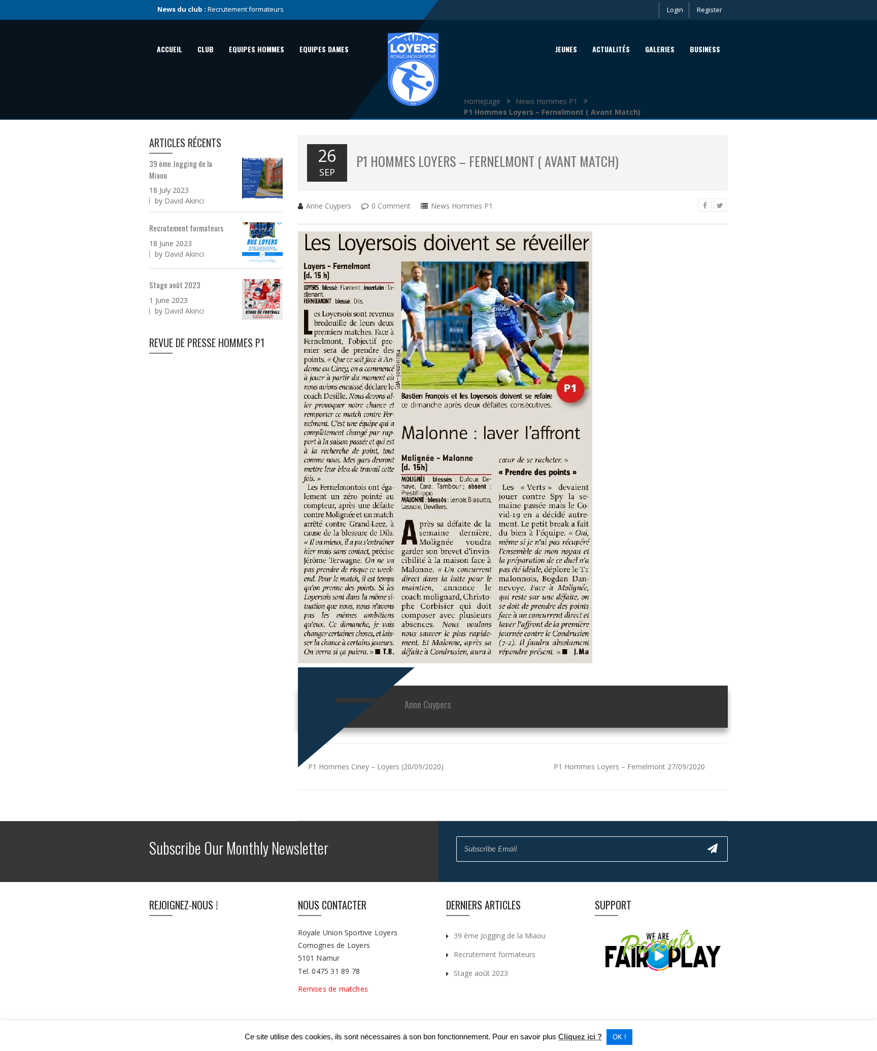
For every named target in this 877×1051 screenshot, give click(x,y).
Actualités (611, 49)
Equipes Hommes (256, 49)
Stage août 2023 (232, 9)
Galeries (659, 49)
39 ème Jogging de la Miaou (500, 935)
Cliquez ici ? (580, 1036)
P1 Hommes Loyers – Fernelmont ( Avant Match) (487, 161)
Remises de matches (334, 989)
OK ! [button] (619, 1037)
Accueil (169, 49)
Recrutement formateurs (186, 227)
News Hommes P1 (462, 206)
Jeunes (566, 49)
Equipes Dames (324, 49)
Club (205, 49)
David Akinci (184, 201)
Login (675, 9)
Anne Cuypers (328, 206)
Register (709, 9)
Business (705, 49)
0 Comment (391, 206)
